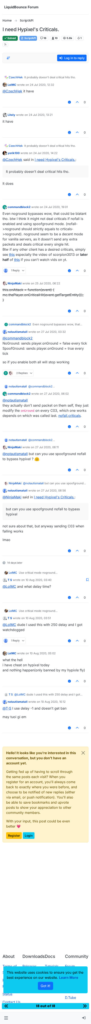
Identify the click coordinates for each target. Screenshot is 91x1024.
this (12, 254)
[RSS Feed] (5, 44)
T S (10, 580)
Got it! (45, 986)
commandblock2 (19, 207)
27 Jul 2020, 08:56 (53, 490)
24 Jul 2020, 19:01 (56, 207)
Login (29, 835)
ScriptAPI (30, 38)
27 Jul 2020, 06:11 (47, 447)
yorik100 (14, 153)
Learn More (68, 977)
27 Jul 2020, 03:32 (53, 331)
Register (14, 835)
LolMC (12, 84)
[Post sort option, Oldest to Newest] (8, 58)
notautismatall (18, 331)
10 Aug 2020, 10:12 (53, 701)
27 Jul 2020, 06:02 (56, 393)
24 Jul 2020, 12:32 (42, 84)
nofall (62, 415)
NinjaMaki (15, 283)
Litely (11, 114)
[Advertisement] (45, 902)
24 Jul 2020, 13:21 (40, 114)
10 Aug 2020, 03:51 (38, 618)
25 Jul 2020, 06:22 (47, 283)
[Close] (83, 753)
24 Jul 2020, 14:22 (45, 153)
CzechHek (16, 77)
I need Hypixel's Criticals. (55, 159)
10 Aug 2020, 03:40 (38, 580)
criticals (74, 415)
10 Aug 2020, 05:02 (43, 653)
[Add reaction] (69, 102)
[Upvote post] (77, 102)
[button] (6, 1018)
